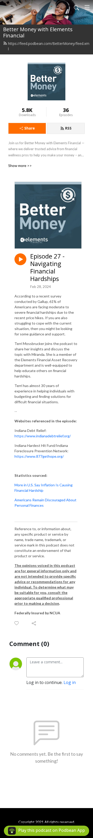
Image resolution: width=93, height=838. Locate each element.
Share (29, 128)
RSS (68, 128)
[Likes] (17, 623)
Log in (70, 682)
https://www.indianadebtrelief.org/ (42, 436)
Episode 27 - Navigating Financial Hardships (47, 267)
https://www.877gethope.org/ (39, 456)
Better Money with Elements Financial (38, 32)
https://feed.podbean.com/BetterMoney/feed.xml (48, 46)
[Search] (76, 7)
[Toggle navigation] (87, 7)
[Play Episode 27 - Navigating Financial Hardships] (20, 259)
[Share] (34, 623)
